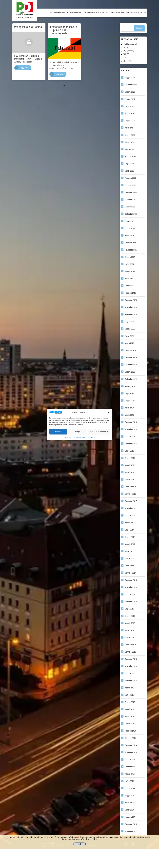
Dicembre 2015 (131, 659)
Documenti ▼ (102, 13)
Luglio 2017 (129, 530)
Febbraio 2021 (130, 293)
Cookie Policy (68, 437)
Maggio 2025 (130, 120)
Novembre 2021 (131, 250)
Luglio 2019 (129, 393)
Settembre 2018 (131, 444)
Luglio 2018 (129, 451)
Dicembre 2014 (131, 745)
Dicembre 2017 (131, 501)
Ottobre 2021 (130, 257)
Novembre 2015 (131, 666)
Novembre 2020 (131, 307)
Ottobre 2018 (130, 436)
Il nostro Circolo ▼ (76, 13)
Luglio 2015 (129, 695)
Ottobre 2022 (130, 207)
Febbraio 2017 (130, 566)
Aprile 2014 (129, 802)
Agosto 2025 (130, 99)
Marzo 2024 (129, 149)
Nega (77, 432)
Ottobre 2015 (130, 673)
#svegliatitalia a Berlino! (28, 27)
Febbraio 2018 (130, 487)
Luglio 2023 (129, 164)
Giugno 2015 (130, 702)
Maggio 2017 (130, 544)
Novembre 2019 (131, 365)
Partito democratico (131, 44)
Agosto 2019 (130, 386)
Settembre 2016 (131, 601)
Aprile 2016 (129, 630)
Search (139, 28)
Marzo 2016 (129, 637)
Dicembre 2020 (131, 300)
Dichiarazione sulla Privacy (82, 437)
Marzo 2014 (129, 810)
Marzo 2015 (129, 723)
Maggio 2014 (130, 795)
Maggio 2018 (130, 465)
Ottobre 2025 (130, 92)
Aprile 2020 (129, 336)
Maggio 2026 (130, 77)
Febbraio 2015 (130, 731)
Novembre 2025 (131, 85)
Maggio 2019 (130, 400)
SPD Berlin (127, 61)
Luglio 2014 (129, 781)
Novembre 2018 (131, 429)
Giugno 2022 (130, 228)
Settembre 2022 (131, 214)
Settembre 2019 (131, 379)
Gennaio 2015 (130, 738)
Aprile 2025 (129, 128)
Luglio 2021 (129, 264)
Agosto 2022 (130, 221)
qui (77, 837)
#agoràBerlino (115, 12)
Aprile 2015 (129, 716)
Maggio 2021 (130, 271)
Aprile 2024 (129, 142)
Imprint (93, 437)
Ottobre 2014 (130, 759)
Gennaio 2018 (130, 494)
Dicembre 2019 (131, 357)
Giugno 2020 (130, 321)
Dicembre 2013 (131, 824)
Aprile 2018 (129, 472)
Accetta (58, 432)
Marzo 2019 (129, 415)
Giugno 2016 (130, 616)
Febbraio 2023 (130, 178)
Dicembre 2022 (131, 192)
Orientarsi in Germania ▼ (61, 13)
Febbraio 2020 (130, 350)
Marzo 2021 (129, 286)
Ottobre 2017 (130, 515)
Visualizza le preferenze (98, 432)
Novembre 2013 (131, 831)
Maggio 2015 (130, 709)
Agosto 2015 (130, 688)
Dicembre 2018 (131, 422)
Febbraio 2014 (130, 817)
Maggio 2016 (130, 623)
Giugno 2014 (130, 788)
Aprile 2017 (129, 551)
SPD (125, 57)
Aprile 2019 (129, 408)
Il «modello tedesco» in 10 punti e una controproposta (63, 30)
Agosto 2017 (130, 522)
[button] (108, 412)
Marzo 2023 (129, 171)
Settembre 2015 (131, 680)
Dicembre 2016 (131, 580)
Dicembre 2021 (131, 242)
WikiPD (126, 54)
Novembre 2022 (131, 199)
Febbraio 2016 (130, 645)
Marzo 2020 (129, 343)
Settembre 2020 (131, 314)
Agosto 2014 (130, 774)
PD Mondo (127, 47)
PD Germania (128, 51)
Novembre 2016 (131, 587)
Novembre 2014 (131, 752)
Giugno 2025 (130, 113)
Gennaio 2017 (130, 573)
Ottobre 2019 (130, 372)
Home (52, 12)
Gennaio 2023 (130, 185)
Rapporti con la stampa (90, 12)
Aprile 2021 (129, 278)
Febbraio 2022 (130, 235)
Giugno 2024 (130, 135)
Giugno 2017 (130, 537)
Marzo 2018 (129, 479)
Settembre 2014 (131, 767)
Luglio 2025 (129, 106)
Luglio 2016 (129, 609)
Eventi (108, 12)
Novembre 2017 (131, 508)
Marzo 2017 (129, 558)
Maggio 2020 (130, 329)
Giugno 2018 (130, 458)
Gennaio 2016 (130, 652)
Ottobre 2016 (130, 594)
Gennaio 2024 (130, 156)
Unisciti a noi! (125, 12)
